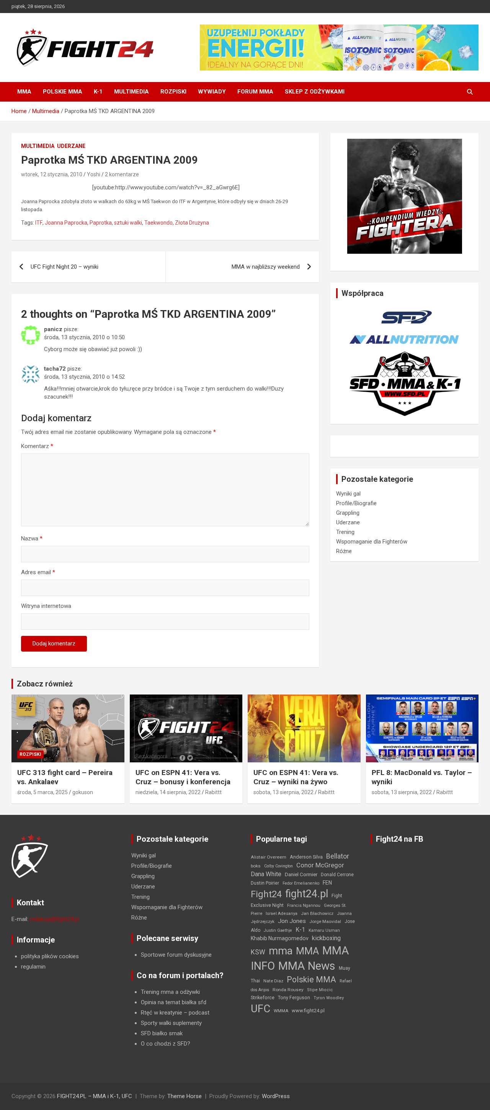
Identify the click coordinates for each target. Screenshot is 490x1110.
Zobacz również (45, 683)
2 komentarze (122, 174)
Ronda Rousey (288, 989)
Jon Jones (292, 921)
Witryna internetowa (46, 606)
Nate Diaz (273, 981)
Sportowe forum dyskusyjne (176, 954)
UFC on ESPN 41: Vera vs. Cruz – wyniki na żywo (295, 777)
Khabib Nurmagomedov (280, 938)
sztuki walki (128, 223)
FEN (327, 883)
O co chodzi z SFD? (165, 1043)
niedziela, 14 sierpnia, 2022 (168, 792)
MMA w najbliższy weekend (266, 266)
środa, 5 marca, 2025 (42, 792)
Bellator (337, 856)
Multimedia (131, 91)
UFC (260, 1008)
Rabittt (213, 792)
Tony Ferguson (294, 997)
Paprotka (101, 223)
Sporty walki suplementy (171, 1023)
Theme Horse (184, 1096)
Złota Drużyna (192, 223)
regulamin (33, 966)
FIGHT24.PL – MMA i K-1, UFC (94, 1096)
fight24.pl (306, 894)
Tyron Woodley (329, 997)
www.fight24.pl (308, 1010)
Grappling (347, 512)
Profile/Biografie (356, 503)
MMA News (306, 965)
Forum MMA (255, 91)
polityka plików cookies (50, 956)
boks (256, 866)
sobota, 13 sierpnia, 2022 (283, 792)
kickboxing (326, 938)
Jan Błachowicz (317, 913)
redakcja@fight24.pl (54, 919)
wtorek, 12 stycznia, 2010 (51, 174)
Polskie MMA (62, 91)
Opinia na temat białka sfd (173, 1002)
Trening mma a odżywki (170, 991)
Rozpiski (173, 91)
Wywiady (212, 91)
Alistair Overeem (268, 857)
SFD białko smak (162, 1033)
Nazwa (31, 538)
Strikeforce (262, 997)
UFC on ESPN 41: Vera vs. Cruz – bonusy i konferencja (183, 777)
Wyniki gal (348, 493)
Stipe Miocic (320, 989)
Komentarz (37, 446)
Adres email (38, 572)
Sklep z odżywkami (315, 91)
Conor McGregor (320, 865)
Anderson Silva (306, 857)
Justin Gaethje (278, 930)
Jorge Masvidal (325, 921)
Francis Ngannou (303, 905)
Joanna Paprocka (66, 223)
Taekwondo (158, 223)
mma (280, 951)
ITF (38, 223)
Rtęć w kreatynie (161, 1012)
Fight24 (266, 894)
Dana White (266, 874)
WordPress (276, 1096)
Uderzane (71, 146)
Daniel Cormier (301, 874)
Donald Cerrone (337, 874)
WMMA (281, 1010)
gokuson (82, 792)
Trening (345, 532)
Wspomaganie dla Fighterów (371, 541)
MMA (24, 91)
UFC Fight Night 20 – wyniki (64, 266)
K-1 (98, 91)
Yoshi (93, 174)
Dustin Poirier (265, 883)
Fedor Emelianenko (301, 883)
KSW (258, 952)
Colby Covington (278, 866)
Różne (344, 551)
